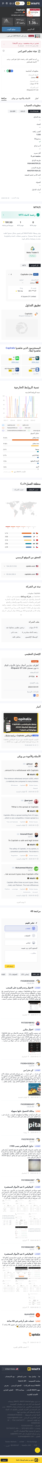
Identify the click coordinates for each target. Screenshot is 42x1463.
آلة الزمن (30, 29)
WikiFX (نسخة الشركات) (32, 1385)
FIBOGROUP (14, 1445)
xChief (21, 1442)
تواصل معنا (32, 1376)
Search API (22, 1381)
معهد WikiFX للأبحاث (33, 1390)
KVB (35, 1445)
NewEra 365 (26, 1445)
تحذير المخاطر (21, 1376)
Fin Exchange (32, 1442)
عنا (39, 1376)
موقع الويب (11, 29)
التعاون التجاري (8, 1390)
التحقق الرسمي (16, 1385)
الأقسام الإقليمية (32, 1394)
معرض (6, 1385)
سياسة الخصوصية (34, 1381)
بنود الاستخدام (10, 1376)
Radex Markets (10, 1442)
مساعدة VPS (20, 1390)
